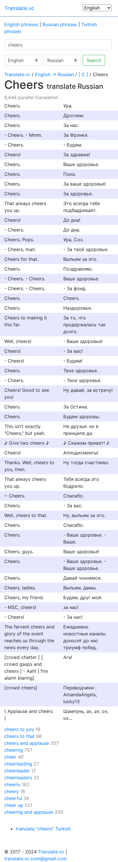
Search (93, 60)
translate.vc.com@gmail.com (35, 858)
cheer (10, 757)
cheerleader (17, 771)
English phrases (21, 24)
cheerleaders (18, 777)
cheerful (13, 798)
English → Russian (54, 74)
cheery (11, 791)
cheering (13, 750)
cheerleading (18, 764)
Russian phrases (59, 24)
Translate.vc (19, 8)
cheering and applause (28, 812)
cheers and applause (26, 743)
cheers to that (19, 736)
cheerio (12, 784)
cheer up (13, 805)
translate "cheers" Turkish (43, 829)
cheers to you (19, 729)
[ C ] (83, 74)
